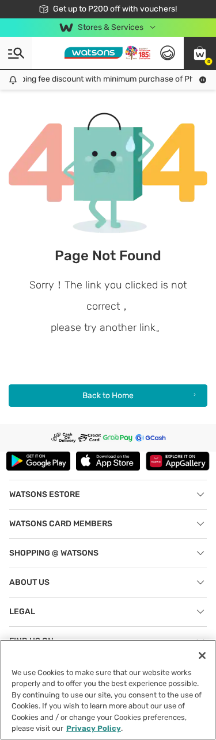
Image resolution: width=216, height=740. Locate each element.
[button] (200, 53)
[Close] (202, 655)
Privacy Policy (93, 728)
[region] (108, 689)
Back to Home (108, 395)
